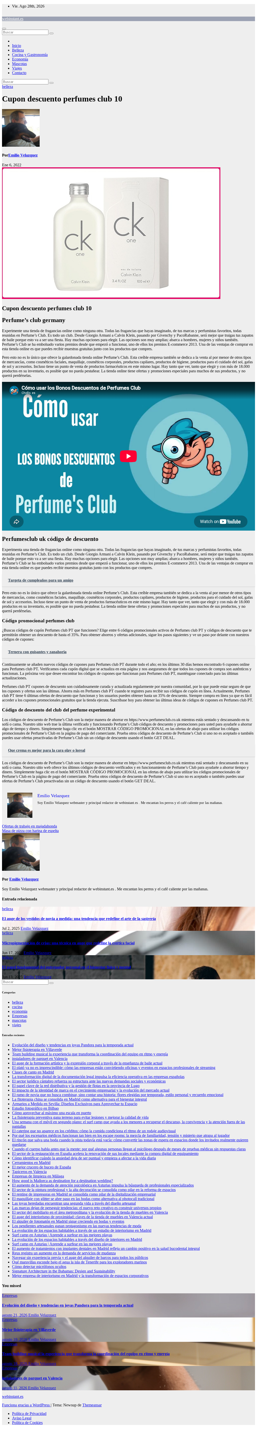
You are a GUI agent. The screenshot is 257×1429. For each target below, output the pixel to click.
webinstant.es (12, 19)
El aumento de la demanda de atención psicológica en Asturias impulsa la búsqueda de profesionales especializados (103, 1185)
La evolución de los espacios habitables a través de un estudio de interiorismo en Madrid (81, 1230)
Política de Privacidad (29, 1413)
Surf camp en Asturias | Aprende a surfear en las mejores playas (62, 1235)
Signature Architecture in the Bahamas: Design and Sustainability (63, 1271)
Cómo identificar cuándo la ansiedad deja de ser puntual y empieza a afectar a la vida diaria (84, 1158)
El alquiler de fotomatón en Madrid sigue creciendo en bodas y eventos (68, 1221)
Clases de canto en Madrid (33, 1072)
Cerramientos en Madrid (31, 1162)
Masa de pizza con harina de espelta (30, 831)
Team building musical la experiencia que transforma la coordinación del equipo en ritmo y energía (90, 1054)
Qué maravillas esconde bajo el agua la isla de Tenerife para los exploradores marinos (79, 1262)
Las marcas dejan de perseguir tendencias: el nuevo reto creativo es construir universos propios (86, 1208)
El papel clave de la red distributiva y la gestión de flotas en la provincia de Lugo (76, 1086)
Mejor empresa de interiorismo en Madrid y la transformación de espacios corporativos (80, 1275)
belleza (7, 86)
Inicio (16, 45)
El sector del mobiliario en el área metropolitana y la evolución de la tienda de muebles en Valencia (90, 1212)
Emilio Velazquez (23, 155)
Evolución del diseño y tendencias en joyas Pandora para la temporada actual (73, 1045)
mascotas (19, 1020)
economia (19, 1011)
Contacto (19, 73)
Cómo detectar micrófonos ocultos (39, 1266)
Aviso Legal (21, 1418)
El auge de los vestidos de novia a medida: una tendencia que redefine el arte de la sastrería (79, 918)
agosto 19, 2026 (15, 1339)
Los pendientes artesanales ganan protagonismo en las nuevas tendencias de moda (76, 1226)
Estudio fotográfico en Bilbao (35, 1108)
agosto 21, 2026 (15, 1315)
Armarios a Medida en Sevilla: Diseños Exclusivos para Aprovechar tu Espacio (74, 1104)
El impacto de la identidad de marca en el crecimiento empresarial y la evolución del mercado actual (90, 1090)
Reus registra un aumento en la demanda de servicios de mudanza (64, 1253)
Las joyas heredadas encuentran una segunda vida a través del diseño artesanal (74, 1203)
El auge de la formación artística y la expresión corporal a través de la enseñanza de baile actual (87, 1063)
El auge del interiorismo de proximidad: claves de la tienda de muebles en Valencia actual (82, 1217)
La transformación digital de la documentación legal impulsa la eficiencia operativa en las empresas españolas (98, 1077)
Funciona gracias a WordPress (26, 1405)
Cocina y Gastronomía (30, 55)
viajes (16, 1025)
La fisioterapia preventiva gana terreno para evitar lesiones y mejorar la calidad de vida (80, 1117)
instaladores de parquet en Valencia (40, 1058)
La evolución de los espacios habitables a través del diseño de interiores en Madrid (77, 1239)
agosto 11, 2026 (15, 1388)
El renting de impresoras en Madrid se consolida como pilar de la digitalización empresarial (84, 1194)
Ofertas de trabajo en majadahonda (29, 826)
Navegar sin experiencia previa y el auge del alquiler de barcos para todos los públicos (80, 1257)
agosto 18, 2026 (15, 1363)
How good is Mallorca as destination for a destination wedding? (62, 1181)
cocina (17, 1007)
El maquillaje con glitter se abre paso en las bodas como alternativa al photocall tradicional (83, 1199)
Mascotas (19, 64)
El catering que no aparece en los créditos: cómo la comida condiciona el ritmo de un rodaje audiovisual (94, 1131)
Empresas (19, 1016)
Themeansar (92, 1405)
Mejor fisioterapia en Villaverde (37, 1049)
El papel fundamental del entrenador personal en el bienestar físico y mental (66, 967)
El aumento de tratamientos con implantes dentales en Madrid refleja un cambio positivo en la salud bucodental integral (106, 1248)
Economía (20, 59)
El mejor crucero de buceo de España (41, 1167)
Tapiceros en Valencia (29, 1171)
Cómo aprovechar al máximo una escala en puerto (51, 1113)
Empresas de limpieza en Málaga (38, 1176)
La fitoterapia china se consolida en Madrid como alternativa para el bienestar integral (79, 1099)
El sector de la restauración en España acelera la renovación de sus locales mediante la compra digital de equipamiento (105, 1153)
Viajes (17, 68)
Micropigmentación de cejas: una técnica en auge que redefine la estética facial (68, 943)
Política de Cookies (27, 1422)
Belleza (18, 50)
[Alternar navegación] (4, 28)
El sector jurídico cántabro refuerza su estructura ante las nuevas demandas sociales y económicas (89, 1081)
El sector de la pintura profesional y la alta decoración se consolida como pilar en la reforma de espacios (94, 1190)
